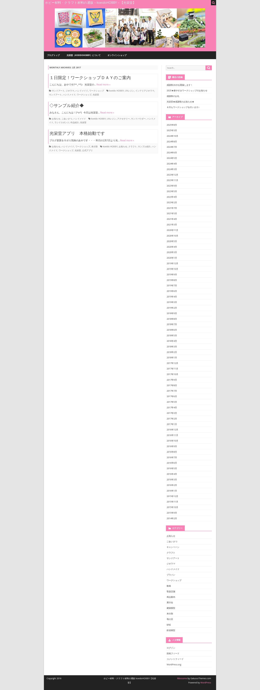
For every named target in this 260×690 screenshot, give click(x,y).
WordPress (205, 682)
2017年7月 (172, 390)
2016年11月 (172, 435)
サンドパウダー (138, 118)
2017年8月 (172, 385)
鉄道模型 (171, 630)
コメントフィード (175, 659)
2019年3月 (172, 302)
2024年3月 (172, 169)
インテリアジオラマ (144, 90)
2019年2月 (172, 307)
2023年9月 (172, 185)
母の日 (170, 619)
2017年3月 (172, 413)
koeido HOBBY (116, 90)
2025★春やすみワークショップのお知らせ (187, 90)
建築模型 (171, 608)
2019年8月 (172, 280)
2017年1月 (172, 424)
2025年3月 (172, 130)
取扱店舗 (171, 591)
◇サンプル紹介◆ (67, 105)
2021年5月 (172, 213)
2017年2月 (172, 418)
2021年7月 (172, 208)
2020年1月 (172, 257)
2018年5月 (172, 335)
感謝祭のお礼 (173, 96)
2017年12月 (172, 363)
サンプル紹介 (144, 146)
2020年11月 (172, 230)
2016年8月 (172, 451)
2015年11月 (172, 501)
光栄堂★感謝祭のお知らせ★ (180, 101)
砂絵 (169, 624)
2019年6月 (172, 291)
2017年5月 (172, 401)
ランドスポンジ (61, 122)
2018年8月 (172, 318)
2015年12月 (172, 496)
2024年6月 (172, 152)
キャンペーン (173, 547)
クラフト (132, 146)
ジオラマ (70, 90)
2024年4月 (172, 163)
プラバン (171, 574)
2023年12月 (172, 174)
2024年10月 (172, 135)
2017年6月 (172, 396)
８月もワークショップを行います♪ (183, 107)
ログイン (171, 647)
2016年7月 (172, 457)
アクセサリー (123, 118)
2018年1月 (172, 357)
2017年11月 (172, 368)
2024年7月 (172, 146)
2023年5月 (172, 191)
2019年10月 (172, 268)
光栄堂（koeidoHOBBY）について (84, 55)
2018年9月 (172, 313)
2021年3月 (172, 224)
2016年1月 (172, 490)
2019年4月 (172, 296)
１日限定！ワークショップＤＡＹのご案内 (90, 77)
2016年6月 (172, 462)
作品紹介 (74, 122)
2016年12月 (172, 429)
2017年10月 (172, 374)
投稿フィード (173, 653)
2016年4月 (172, 473)
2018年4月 (172, 341)
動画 (169, 585)
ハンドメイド (81, 90)
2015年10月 (172, 507)
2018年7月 (172, 324)
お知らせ (56, 118)
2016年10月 (172, 440)
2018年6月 (172, 329)
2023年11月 (172, 180)
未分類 (94, 146)
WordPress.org (174, 664)
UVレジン (129, 90)
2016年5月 (172, 468)
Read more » (103, 84)
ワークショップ (96, 90)
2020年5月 (172, 241)
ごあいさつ (67, 118)
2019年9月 (172, 274)
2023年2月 (172, 202)
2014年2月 (172, 518)
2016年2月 (172, 485)
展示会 (170, 602)
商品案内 (171, 597)
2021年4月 (172, 219)
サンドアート (58, 90)
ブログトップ (53, 55)
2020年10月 (172, 235)
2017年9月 (172, 379)
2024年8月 (172, 141)
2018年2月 (172, 352)
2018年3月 (172, 346)
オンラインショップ (117, 55)
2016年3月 (172, 479)
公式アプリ (87, 150)
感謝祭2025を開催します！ (180, 84)
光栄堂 (96, 94)
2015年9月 (172, 512)
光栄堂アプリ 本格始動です (77, 133)
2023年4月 (172, 196)
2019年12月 (172, 263)
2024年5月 (172, 158)
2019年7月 (172, 285)
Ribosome (182, 678)
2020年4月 (172, 246)
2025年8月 (172, 124)
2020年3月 (172, 252)
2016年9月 (172, 446)
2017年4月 (172, 407)
